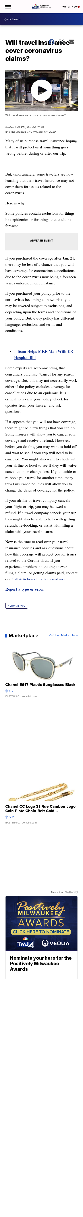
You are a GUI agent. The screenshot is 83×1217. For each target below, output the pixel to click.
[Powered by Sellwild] (71, 892)
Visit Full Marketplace (63, 635)
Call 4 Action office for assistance (39, 579)
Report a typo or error (24, 589)
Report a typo (16, 605)
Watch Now (70, 7)
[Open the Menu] (7, 6)
